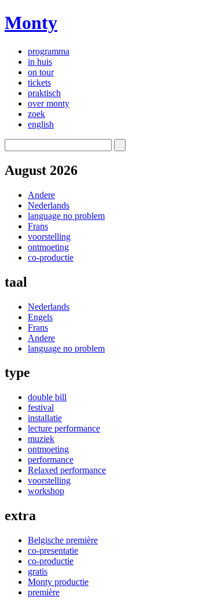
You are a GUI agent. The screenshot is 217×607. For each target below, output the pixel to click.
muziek (41, 439)
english (41, 124)
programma (48, 51)
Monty (31, 22)
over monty (48, 103)
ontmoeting (48, 247)
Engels (40, 317)
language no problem (66, 216)
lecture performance (64, 428)
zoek (36, 114)
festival (41, 407)
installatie (45, 418)
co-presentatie (53, 550)
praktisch (44, 93)
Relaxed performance (67, 470)
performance (50, 460)
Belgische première (63, 540)
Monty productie (58, 582)
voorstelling (49, 237)
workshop (46, 491)
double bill (47, 397)
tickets (39, 82)
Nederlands (48, 205)
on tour (41, 72)
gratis (37, 571)
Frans (38, 226)
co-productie (50, 257)
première (44, 592)
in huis (40, 62)
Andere (41, 195)
